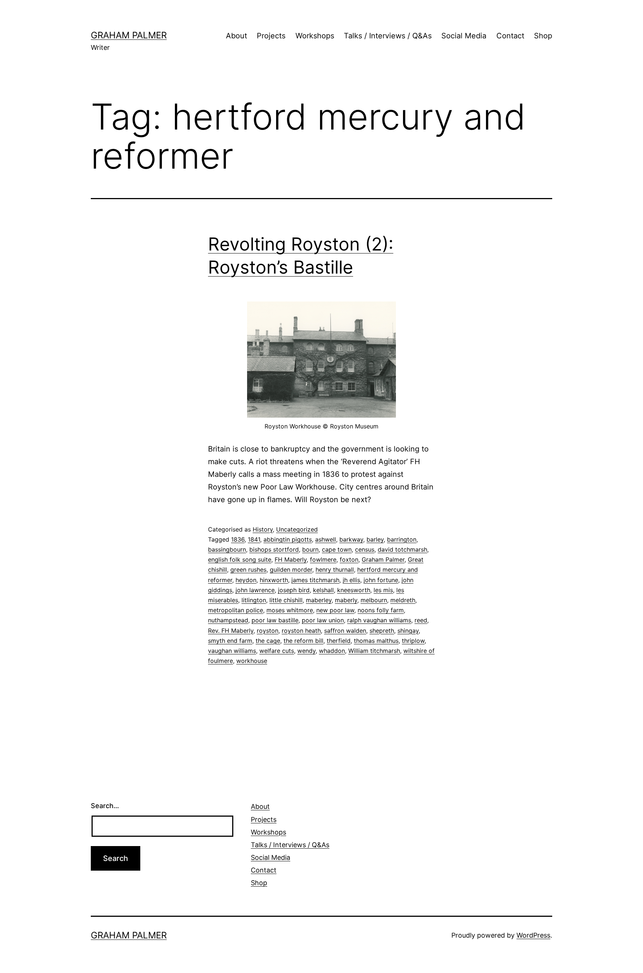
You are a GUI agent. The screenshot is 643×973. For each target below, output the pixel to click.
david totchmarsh (402, 549)
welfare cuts (276, 650)
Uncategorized (297, 529)
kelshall (323, 590)
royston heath (301, 630)
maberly (346, 600)
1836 (237, 539)
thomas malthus (376, 640)
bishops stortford (274, 549)
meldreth (402, 600)
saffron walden (345, 630)
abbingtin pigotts (287, 539)
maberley (319, 600)
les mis (383, 590)
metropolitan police (235, 610)
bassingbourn (227, 549)
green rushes (248, 569)
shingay (408, 630)
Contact (510, 35)
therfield (339, 640)
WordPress (533, 935)
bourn (310, 549)
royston (267, 630)
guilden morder (291, 569)
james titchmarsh (315, 580)
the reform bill (303, 640)
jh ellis (351, 580)
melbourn (374, 600)
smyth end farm (230, 640)
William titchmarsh (374, 650)
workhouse (251, 660)
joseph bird (294, 590)
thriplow (413, 640)
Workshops (314, 35)
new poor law (335, 610)
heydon (246, 580)
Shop (543, 35)
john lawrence (255, 590)
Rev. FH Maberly (230, 630)
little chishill (286, 600)
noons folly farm (381, 610)
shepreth (382, 630)
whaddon (332, 650)
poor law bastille (275, 620)
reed (421, 620)
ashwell (325, 539)
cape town (337, 549)
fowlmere (323, 559)
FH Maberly (291, 559)
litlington (253, 600)
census (364, 549)
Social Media (463, 35)
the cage (268, 640)
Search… (105, 806)
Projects (271, 35)
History (263, 529)
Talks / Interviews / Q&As (388, 35)
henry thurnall (335, 569)
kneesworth (353, 590)
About (236, 35)
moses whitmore (289, 610)
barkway (351, 539)
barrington (401, 539)
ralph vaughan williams (379, 620)
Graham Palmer (129, 35)
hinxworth (274, 580)
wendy (306, 650)
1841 (254, 539)
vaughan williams (232, 650)
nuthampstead (228, 620)
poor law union (323, 620)
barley (375, 539)
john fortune (381, 580)
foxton (349, 559)
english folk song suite (239, 559)
